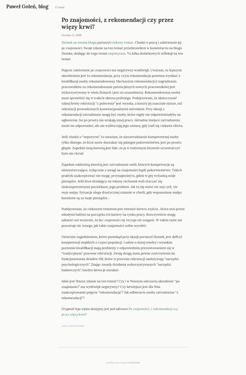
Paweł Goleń (76, 326)
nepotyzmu (116, 53)
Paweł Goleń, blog (27, 6)
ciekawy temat (122, 42)
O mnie (60, 7)
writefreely (133, 362)
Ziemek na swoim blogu (79, 42)
